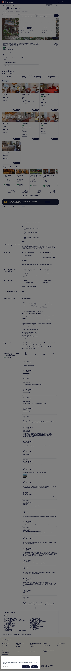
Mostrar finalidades (7, 666)
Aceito (34, 666)
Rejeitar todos (26, 666)
